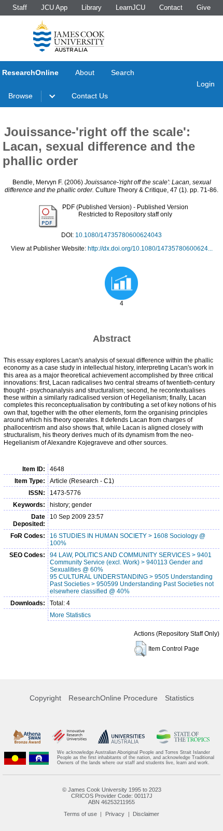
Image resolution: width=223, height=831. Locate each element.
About (84, 72)
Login (206, 84)
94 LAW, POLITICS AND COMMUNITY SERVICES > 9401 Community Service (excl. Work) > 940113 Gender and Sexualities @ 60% (131, 562)
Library (91, 7)
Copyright (45, 698)
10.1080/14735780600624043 (118, 235)
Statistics (179, 698)
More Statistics (70, 615)
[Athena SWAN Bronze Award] (26, 736)
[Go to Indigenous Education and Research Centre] (15, 758)
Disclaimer (146, 814)
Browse (20, 96)
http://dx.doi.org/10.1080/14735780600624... (150, 248)
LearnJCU (130, 7)
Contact (171, 7)
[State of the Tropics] (183, 736)
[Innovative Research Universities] (69, 736)
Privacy (114, 814)
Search (122, 72)
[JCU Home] (69, 36)
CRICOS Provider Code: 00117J (111, 796)
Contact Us (90, 96)
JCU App (54, 7)
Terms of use (80, 814)
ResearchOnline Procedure (113, 698)
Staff (19, 7)
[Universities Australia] (121, 736)
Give (204, 7)
